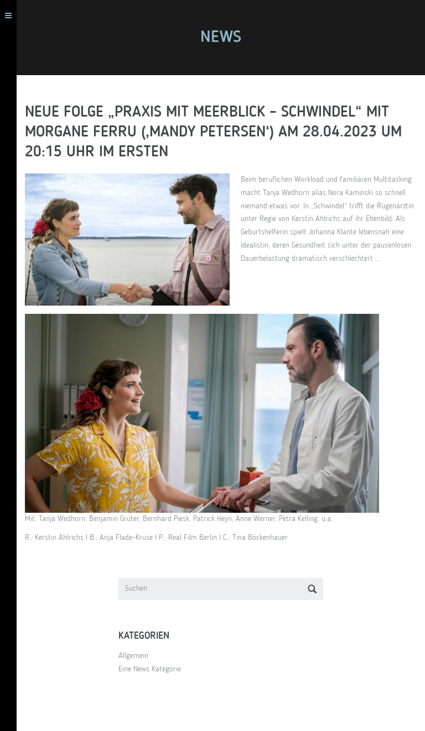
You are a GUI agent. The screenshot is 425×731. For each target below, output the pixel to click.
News (220, 37)
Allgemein (133, 656)
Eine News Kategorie (149, 669)
